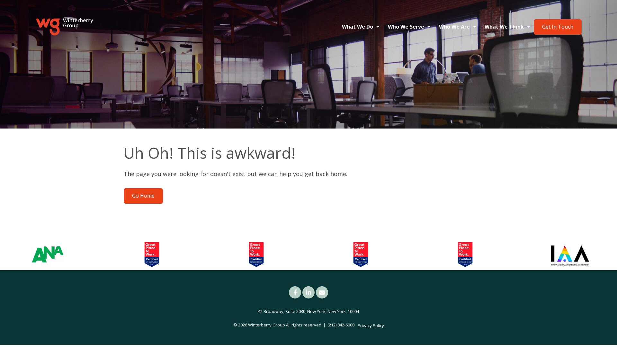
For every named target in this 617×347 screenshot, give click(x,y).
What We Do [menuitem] (357, 26)
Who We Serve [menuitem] (406, 26)
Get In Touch (557, 26)
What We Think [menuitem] (504, 26)
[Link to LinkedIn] (308, 292)
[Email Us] (322, 292)
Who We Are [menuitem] (454, 26)
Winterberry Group (266, 325)
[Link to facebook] (295, 292)
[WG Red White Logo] (64, 27)
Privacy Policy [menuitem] (371, 325)
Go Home (143, 195)
